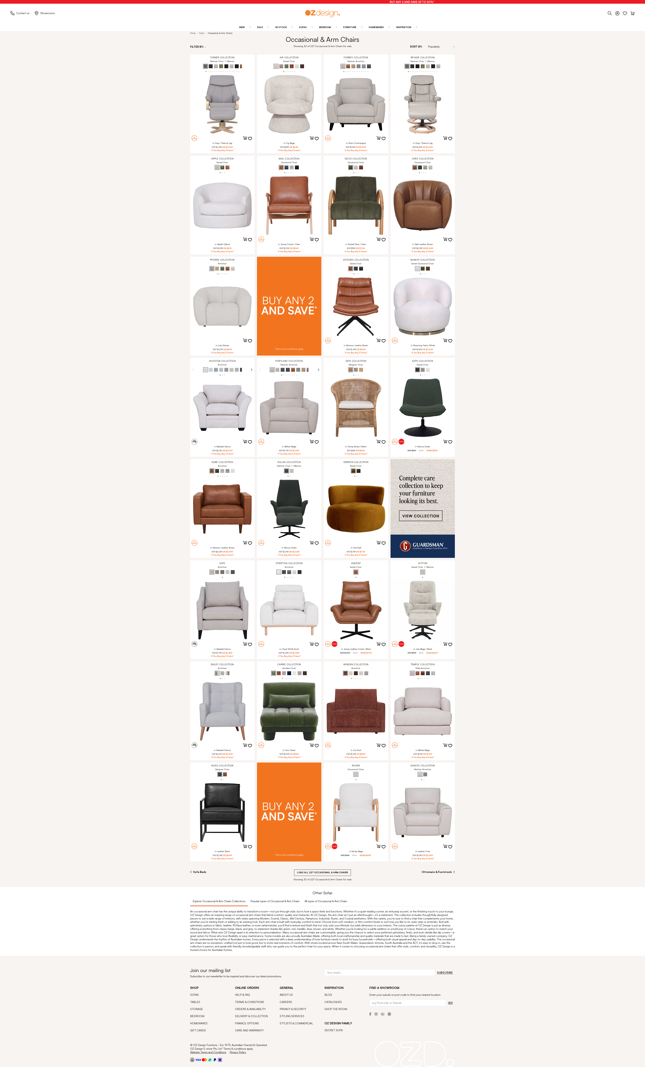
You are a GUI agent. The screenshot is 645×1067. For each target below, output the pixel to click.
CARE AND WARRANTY (249, 1030)
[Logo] (322, 13)
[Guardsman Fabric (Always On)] (423, 508)
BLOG (328, 994)
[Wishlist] (626, 12)
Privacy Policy (238, 1052)
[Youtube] (382, 1014)
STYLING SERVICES (292, 1016)
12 (230, 71)
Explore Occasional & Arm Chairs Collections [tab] (219, 901)
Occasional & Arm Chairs (220, 33)
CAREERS (286, 1002)
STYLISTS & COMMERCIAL (296, 1023)
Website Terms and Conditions (208, 1052)
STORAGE (196, 1009)
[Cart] (632, 12)
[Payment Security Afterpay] (210, 1059)
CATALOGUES (333, 1002)
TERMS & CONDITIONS (249, 1002)
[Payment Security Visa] (198, 1060)
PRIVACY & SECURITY (293, 1009)
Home (193, 33)
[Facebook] (370, 1014)
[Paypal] (215, 1059)
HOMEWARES (199, 1023)
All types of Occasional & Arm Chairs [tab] (326, 901)
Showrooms (47, 13)
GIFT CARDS (198, 1030)
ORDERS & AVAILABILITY (250, 1009)
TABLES (195, 1002)
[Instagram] (376, 1014)
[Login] (619, 12)
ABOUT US (286, 994)
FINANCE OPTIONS (247, 1023)
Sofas (201, 33)
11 (228, 71)
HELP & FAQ (242, 994)
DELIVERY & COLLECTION (251, 1016)
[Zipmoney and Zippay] (220, 1059)
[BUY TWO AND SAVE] (289, 306)
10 (226, 71)
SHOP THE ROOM (336, 1009)
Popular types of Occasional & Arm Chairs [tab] (274, 901)
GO (450, 1002)
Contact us (22, 13)
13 (232, 71)
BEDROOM (197, 1016)
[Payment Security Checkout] (192, 1059)
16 (239, 71)
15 (236, 71)
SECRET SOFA (334, 1030)
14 (234, 71)
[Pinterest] (389, 1014)
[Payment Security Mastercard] (204, 1059)
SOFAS (194, 994)
